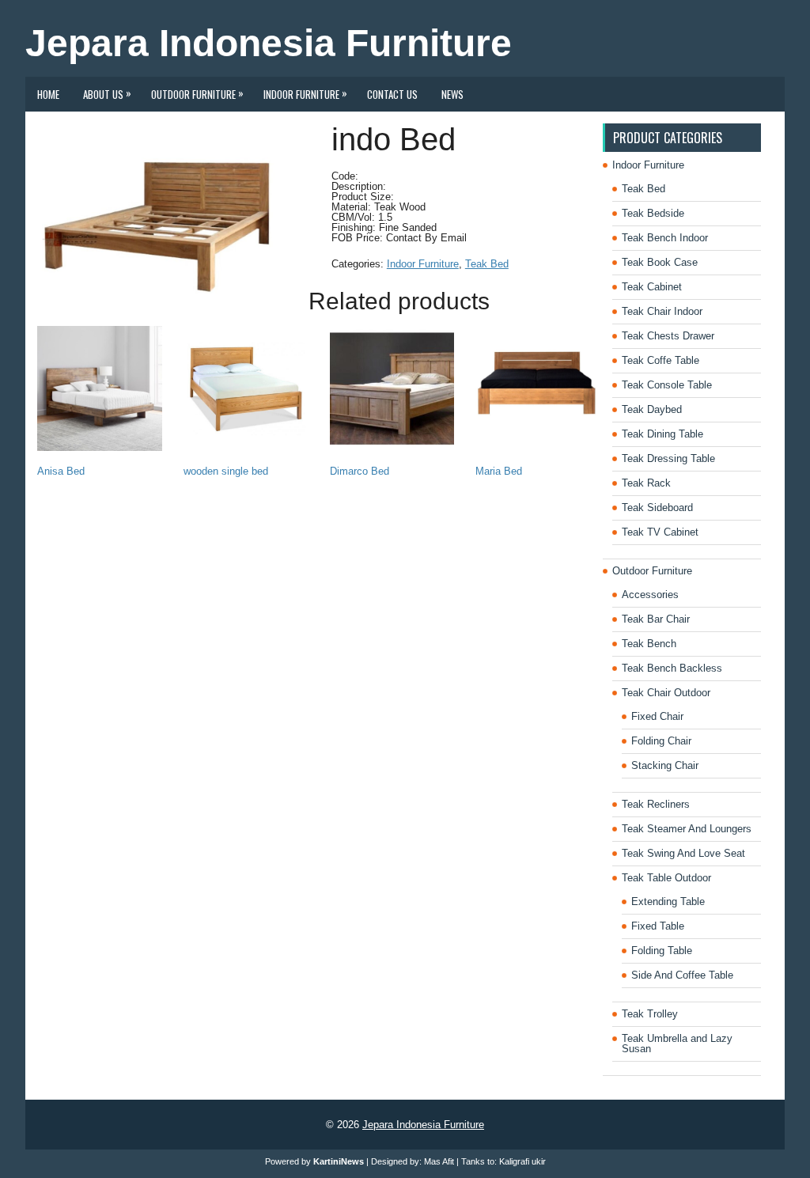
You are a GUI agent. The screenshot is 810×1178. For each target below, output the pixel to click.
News (452, 94)
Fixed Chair (657, 716)
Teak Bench (649, 644)
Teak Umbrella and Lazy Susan (677, 1043)
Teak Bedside (653, 213)
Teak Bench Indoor (665, 238)
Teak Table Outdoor (666, 878)
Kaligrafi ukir (522, 1161)
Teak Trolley (650, 1014)
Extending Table (668, 901)
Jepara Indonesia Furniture (268, 43)
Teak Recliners (656, 804)
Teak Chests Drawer (668, 336)
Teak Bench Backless (672, 668)
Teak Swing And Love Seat (683, 853)
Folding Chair (661, 741)
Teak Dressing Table (668, 458)
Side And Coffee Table (682, 975)
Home (48, 94)
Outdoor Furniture (197, 93)
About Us (107, 93)
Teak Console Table (667, 385)
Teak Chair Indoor (662, 311)
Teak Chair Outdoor (666, 693)
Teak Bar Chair (656, 619)
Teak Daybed (652, 409)
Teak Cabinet (652, 287)
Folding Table (661, 950)
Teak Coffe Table (660, 360)
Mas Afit (439, 1161)
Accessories (650, 594)
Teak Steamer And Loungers (686, 829)
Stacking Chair (664, 765)
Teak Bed (487, 264)
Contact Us (392, 94)
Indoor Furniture (305, 93)
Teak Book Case (660, 262)
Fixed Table (657, 926)
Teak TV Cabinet (660, 532)
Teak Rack (646, 483)
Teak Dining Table (662, 434)
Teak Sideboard (657, 507)
